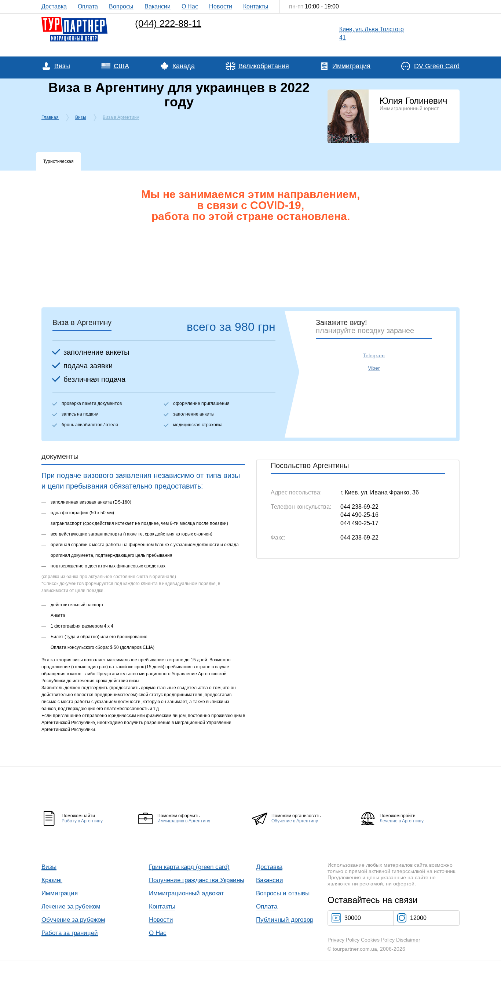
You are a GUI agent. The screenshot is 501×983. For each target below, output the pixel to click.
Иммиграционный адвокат (186, 893)
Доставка (54, 6)
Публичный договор (284, 919)
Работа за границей (69, 932)
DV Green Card (437, 66)
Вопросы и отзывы (283, 893)
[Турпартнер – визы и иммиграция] (74, 18)
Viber (374, 368)
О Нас (190, 6)
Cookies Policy (378, 940)
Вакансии (158, 6)
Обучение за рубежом (73, 919)
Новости (220, 6)
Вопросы (121, 6)
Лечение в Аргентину (402, 820)
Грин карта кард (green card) (189, 866)
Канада (183, 66)
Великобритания (263, 66)
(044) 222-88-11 (168, 23)
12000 (418, 918)
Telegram (374, 355)
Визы (62, 66)
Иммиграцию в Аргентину (183, 820)
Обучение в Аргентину (294, 820)
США (121, 66)
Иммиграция (351, 66)
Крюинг (51, 880)
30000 (352, 918)
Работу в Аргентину (82, 820)
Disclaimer (408, 940)
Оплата (88, 6)
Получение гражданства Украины (196, 880)
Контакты (255, 6)
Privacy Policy (343, 940)
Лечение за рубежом (70, 906)
